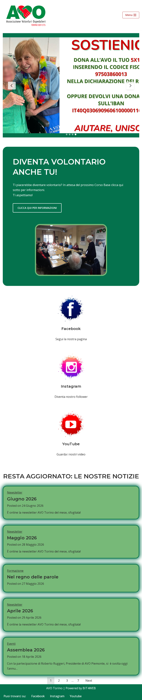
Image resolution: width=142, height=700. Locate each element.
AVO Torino (54, 688)
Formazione (15, 571)
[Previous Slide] (12, 85)
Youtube (76, 696)
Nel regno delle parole (32, 577)
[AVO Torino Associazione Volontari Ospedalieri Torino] (27, 15)
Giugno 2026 (22, 499)
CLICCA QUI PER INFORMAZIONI (37, 208)
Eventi (11, 644)
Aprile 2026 (20, 610)
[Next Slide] (130, 85)
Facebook (38, 696)
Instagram (57, 696)
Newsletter (14, 492)
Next (88, 681)
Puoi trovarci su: (15, 696)
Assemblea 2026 (26, 650)
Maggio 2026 (22, 537)
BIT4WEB (89, 688)
